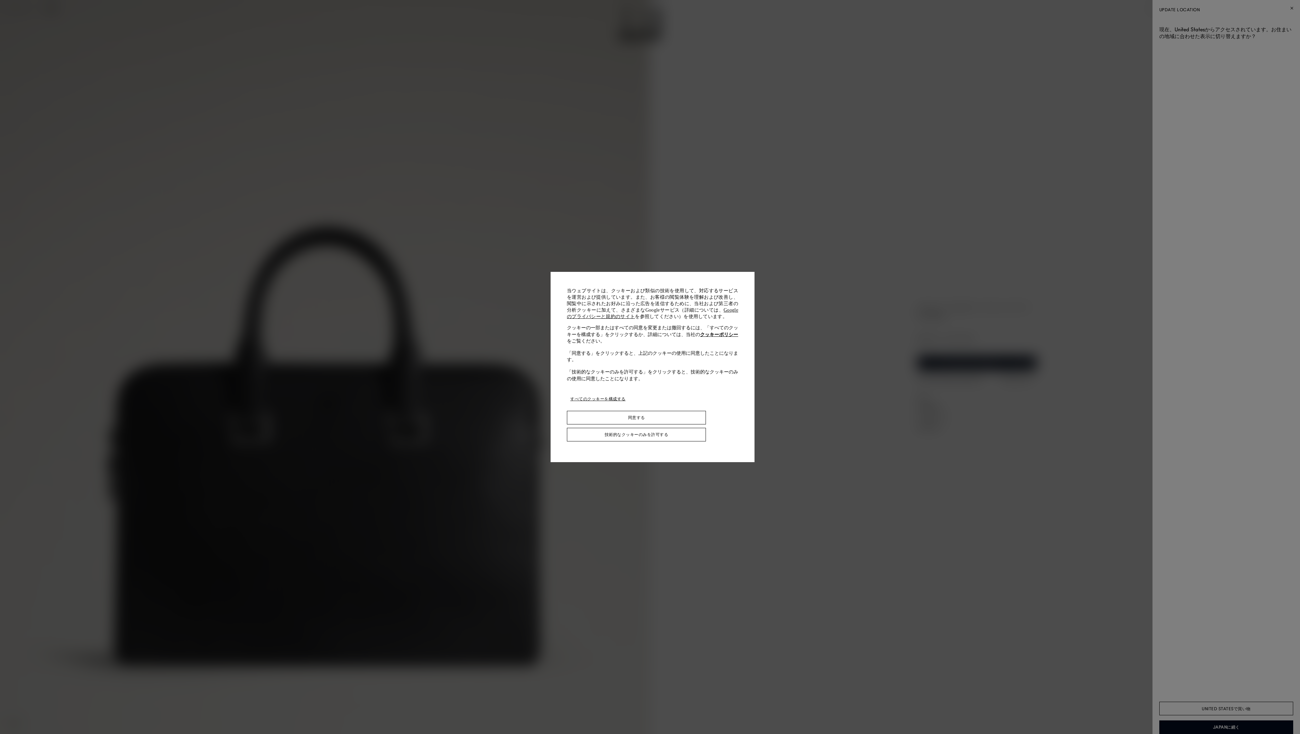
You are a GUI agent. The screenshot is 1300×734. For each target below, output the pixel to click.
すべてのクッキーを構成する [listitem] (598, 399)
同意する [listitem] (636, 417)
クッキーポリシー (719, 334)
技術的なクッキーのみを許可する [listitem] (637, 434)
